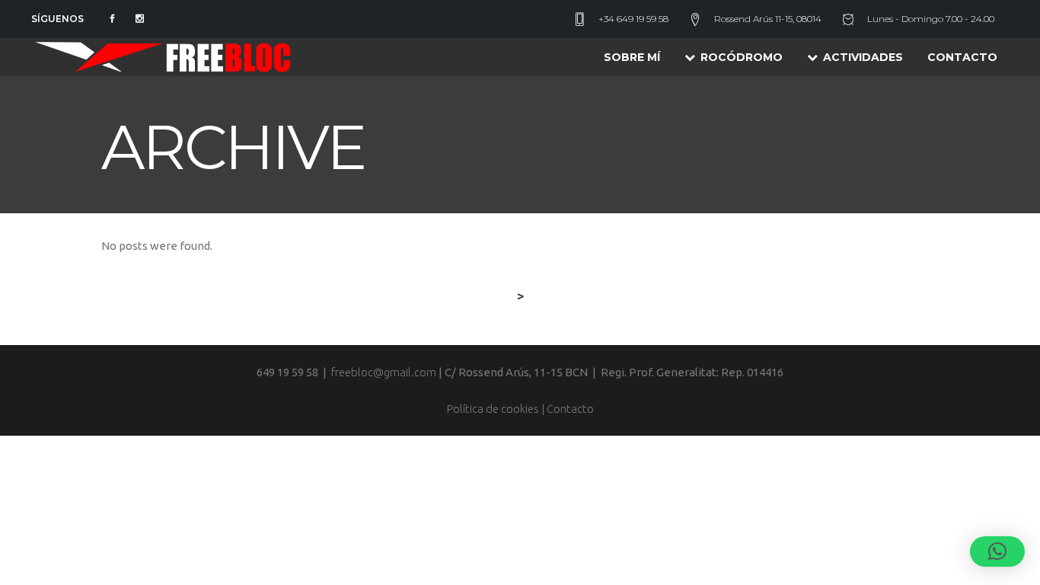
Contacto (570, 408)
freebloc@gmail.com (383, 372)
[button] (997, 551)
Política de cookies (493, 408)
